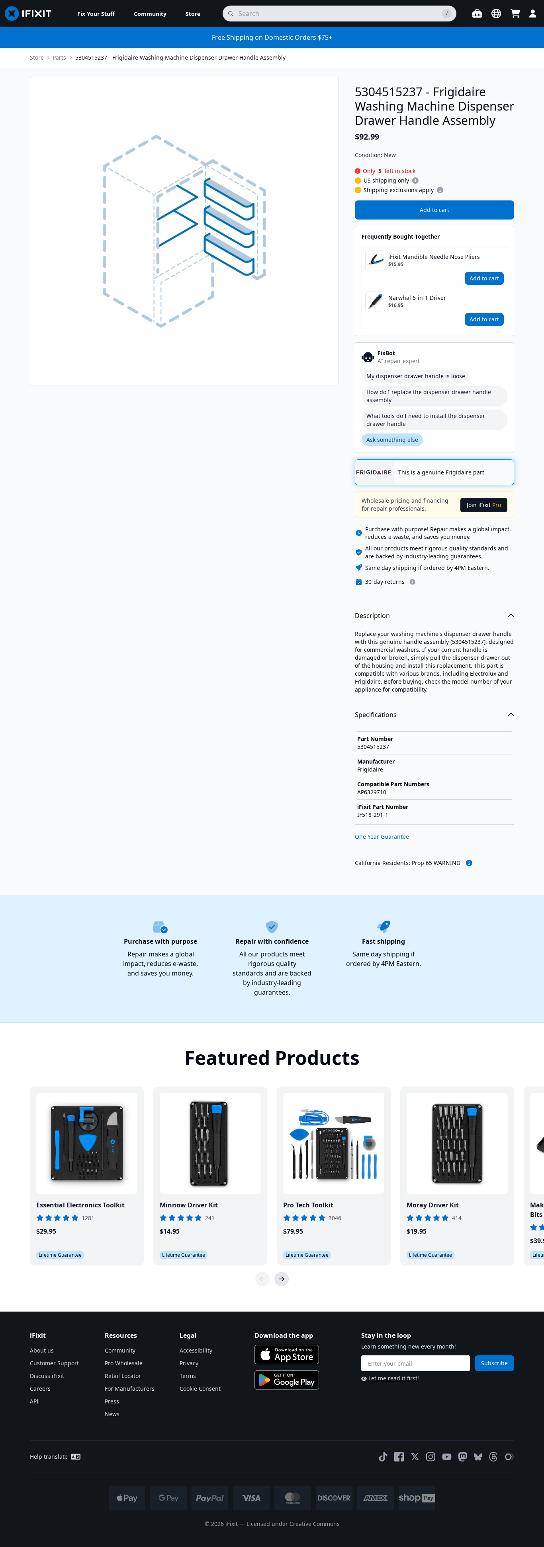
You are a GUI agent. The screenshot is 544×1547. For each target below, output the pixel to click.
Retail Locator (123, 1376)
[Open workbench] (477, 13)
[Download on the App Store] (286, 1354)
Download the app (283, 1335)
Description (372, 615)
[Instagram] (431, 1456)
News (112, 1414)
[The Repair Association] (509, 1456)
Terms (188, 1376)
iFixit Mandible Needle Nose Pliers (434, 256)
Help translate (49, 1456)
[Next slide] (281, 1279)
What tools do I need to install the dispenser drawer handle (425, 420)
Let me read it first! (393, 1378)
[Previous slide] (262, 1279)
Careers (40, 1388)
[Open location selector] (496, 13)
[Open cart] (515, 13)
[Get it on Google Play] (286, 1380)
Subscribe (494, 1363)
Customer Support (54, 1363)
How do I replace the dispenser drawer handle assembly (428, 396)
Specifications (376, 714)
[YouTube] (447, 1456)
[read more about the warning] (469, 863)
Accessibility (196, 1350)
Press (112, 1401)
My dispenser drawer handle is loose (415, 376)
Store (37, 57)
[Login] (532, 13)
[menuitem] (96, 13)
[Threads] (493, 1456)
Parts (59, 57)
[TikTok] (383, 1456)
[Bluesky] (478, 1457)
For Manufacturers (130, 1388)
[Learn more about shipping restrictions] (415, 180)
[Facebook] (399, 1456)
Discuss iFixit (47, 1376)
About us (42, 1350)
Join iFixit (484, 505)
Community (120, 1350)
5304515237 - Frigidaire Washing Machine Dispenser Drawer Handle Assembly (180, 57)
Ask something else (392, 439)
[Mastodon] (463, 1456)
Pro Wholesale (124, 1363)
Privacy (189, 1363)
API (34, 1401)
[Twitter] (415, 1456)
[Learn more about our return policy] (412, 581)
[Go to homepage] (31, 13)
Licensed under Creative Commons (293, 1524)
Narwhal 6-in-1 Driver (417, 297)
